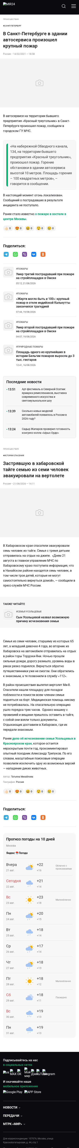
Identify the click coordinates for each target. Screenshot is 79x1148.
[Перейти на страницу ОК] (20, 1072)
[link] (22, 269)
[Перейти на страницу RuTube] (41, 1072)
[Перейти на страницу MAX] (13, 1072)
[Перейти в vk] (34, 254)
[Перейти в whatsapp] (15, 254)
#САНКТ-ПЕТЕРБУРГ (12, 26)
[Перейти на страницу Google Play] (12, 1094)
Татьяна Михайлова (22, 776)
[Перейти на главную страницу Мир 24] (9, 6)
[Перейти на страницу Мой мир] (27, 1072)
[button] (6, 254)
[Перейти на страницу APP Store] (32, 1094)
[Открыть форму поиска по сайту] (63, 6)
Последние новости (23, 382)
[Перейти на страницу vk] (6, 1072)
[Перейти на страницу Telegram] (48, 1072)
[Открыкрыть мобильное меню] (73, 6)
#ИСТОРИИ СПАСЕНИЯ (13, 455)
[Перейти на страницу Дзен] (34, 1072)
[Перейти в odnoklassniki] (43, 254)
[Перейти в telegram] (6, 254)
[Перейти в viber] (24, 254)
